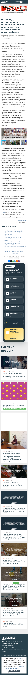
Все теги (7, 641)
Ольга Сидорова (22, 221)
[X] (11, 261)
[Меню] (26, 2)
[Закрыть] (25, 15)
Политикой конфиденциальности (15, 667)
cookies (15, 654)
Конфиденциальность (8, 647)
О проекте (4, 643)
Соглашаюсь (14, 671)
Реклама (10, 645)
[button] (25, 129)
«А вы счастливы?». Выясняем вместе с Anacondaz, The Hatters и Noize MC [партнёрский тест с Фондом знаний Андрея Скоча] (15, 238)
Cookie (20, 659)
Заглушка (16, 643)
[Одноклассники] (17, 261)
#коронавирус (14, 253)
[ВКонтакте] (9, 261)
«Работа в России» (6, 211)
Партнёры (5, 645)
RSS (3, 641)
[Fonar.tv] (4, 2)
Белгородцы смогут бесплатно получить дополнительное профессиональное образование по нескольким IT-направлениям (14, 232)
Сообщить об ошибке (16, 641)
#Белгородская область (17, 251)
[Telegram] (15, 261)
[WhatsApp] (13, 261)
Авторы (10, 643)
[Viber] (19, 261)
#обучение (7, 251)
